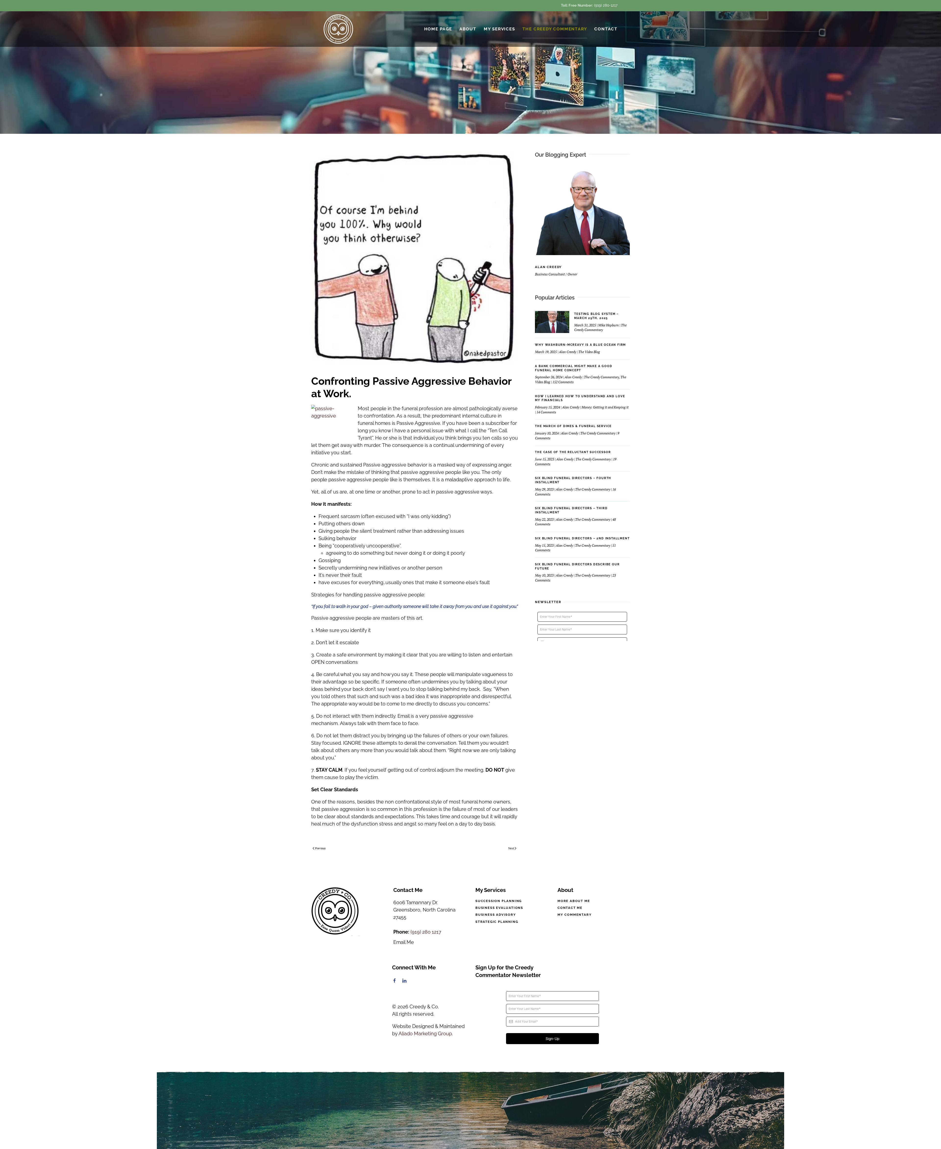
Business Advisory (495, 914)
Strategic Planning (496, 922)
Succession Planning (498, 901)
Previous (320, 848)
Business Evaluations (499, 908)
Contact (606, 28)
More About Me (573, 901)
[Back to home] (338, 29)
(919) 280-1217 (606, 5)
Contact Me (569, 908)
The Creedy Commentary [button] (554, 28)
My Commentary (574, 914)
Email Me (403, 942)
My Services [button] (499, 28)
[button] (470, 1110)
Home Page (438, 28)
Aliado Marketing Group (425, 1034)
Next (511, 848)
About (467, 28)
